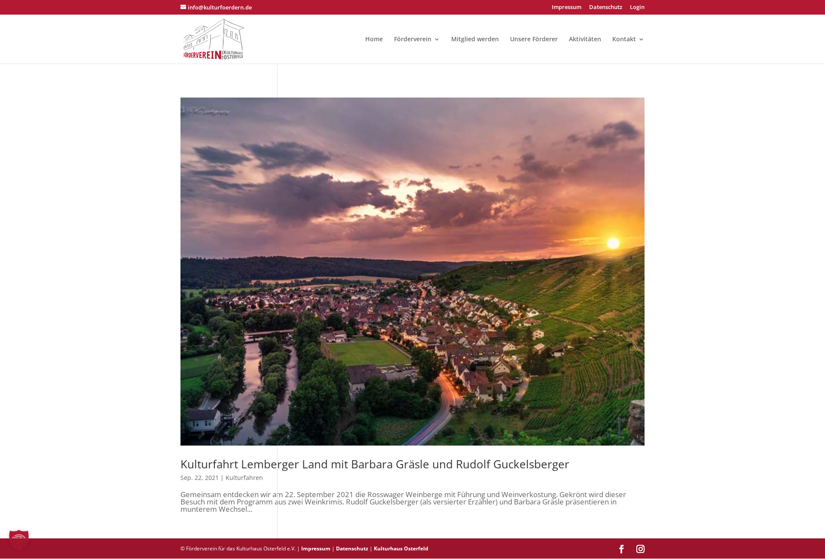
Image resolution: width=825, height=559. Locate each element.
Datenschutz (605, 7)
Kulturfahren (244, 477)
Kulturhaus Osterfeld (401, 548)
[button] (19, 540)
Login (637, 7)
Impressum (566, 7)
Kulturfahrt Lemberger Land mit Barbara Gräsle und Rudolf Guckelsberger (374, 464)
